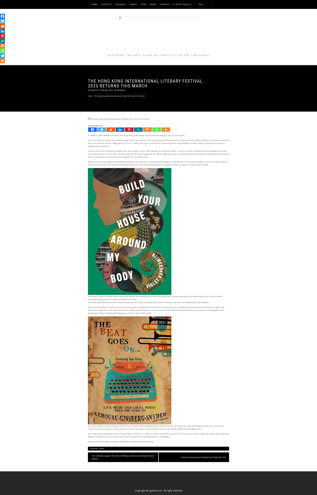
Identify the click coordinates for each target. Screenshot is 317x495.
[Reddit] (110, 129)
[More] (165, 129)
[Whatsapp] (156, 129)
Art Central (104, 135)
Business (121, 4)
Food (144, 4)
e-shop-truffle (182, 4)
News (153, 4)
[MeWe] (138, 129)
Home (94, 4)
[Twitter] (101, 129)
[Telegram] (2, 55)
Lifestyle (106, 4)
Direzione (121, 90)
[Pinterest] (129, 129)
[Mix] (147, 129)
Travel (133, 4)
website (165, 436)
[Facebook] (92, 129)
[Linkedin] (120, 129)
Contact (165, 4)
